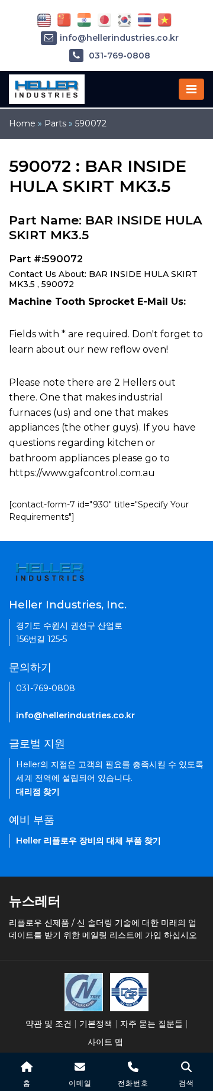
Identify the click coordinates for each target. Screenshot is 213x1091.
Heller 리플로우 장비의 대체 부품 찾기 (88, 840)
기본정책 (95, 1023)
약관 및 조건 (48, 1023)
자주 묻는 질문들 (151, 1023)
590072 (90, 123)
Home (22, 123)
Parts (55, 123)
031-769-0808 (118, 55)
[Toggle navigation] (191, 89)
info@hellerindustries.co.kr (119, 37)
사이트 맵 (105, 1042)
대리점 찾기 (38, 791)
